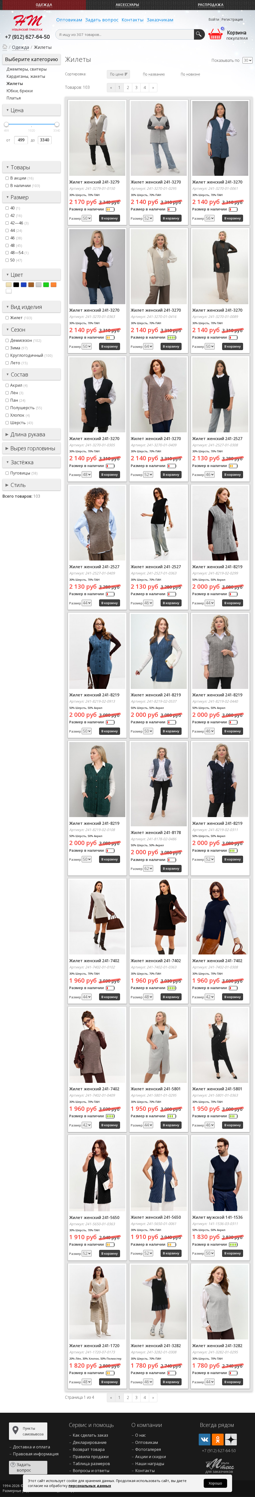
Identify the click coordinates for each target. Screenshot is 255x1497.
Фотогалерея (148, 1449)
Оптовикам (69, 20)
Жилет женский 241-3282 (156, 1345)
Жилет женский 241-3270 (156, 182)
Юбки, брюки (19, 91)
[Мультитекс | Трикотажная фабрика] (27, 22)
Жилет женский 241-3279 (94, 182)
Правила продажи (91, 1456)
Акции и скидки (150, 1456)
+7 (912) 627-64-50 (27, 37)
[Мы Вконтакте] (204, 1439)
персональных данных (89, 1485)
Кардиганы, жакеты (25, 76)
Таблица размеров (91, 1463)
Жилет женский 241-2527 (217, 438)
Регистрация (232, 19)
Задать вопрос (102, 20)
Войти (213, 19)
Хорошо (215, 1483)
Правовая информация (36, 1454)
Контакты (133, 20)
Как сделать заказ (90, 1435)
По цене (117, 74)
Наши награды (149, 1463)
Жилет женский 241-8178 (156, 832)
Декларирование (90, 1442)
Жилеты (14, 83)
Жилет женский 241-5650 (94, 1217)
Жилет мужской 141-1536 (217, 1217)
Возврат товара (89, 1449)
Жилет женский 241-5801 (156, 1089)
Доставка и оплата (31, 1447)
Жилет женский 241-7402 (94, 960)
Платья (13, 98)
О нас (140, 1435)
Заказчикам (160, 20)
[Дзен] (231, 1439)
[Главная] (4, 47)
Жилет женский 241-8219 (217, 566)
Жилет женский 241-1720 (94, 1345)
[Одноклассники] (218, 1439)
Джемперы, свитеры (26, 69)
